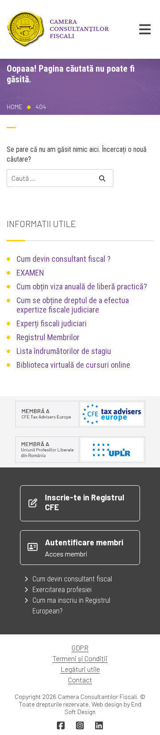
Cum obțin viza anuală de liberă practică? (81, 286)
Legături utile (80, 669)
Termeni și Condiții (80, 658)
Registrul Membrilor (48, 337)
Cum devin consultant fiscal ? (63, 259)
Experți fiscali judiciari (51, 323)
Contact (80, 679)
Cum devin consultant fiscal (72, 579)
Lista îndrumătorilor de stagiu (63, 351)
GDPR (80, 647)
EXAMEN (30, 272)
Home (14, 106)
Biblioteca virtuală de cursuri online (73, 365)
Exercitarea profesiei (62, 589)
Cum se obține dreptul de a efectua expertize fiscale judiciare (72, 305)
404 (41, 106)
